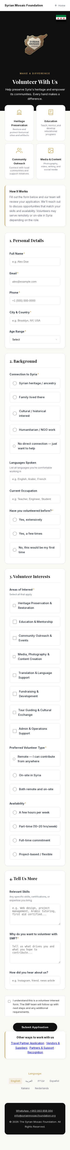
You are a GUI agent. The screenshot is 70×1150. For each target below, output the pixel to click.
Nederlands (42, 1088)
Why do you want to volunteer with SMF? (33, 936)
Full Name (16, 253)
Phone (14, 292)
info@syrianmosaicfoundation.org (35, 1115)
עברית (41, 1080)
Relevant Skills (20, 891)
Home (61, 5)
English (15, 1080)
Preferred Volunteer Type (27, 747)
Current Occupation (23, 490)
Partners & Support (42, 1047)
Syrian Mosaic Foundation (24, 5)
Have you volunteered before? (31, 510)
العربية (28, 1080)
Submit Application (35, 1027)
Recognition (35, 1052)
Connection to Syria (23, 374)
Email (13, 273)
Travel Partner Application (27, 1043)
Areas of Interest (21, 589)
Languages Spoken (23, 462)
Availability (17, 803)
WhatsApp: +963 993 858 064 (34, 1110)
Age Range (17, 331)
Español (54, 1080)
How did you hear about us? (29, 972)
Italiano (25, 1088)
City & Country (20, 312)
